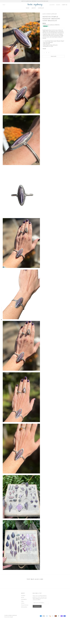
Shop (27, 8)
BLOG (22, 597)
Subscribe (37, 606)
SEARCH (23, 595)
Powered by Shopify (8, 616)
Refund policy (24, 606)
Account (52, 4)
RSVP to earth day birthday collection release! (35, 1)
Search (58, 4)
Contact (41, 8)
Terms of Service (24, 605)
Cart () (64, 4)
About (34, 8)
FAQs (22, 601)
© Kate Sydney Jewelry (10, 615)
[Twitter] (48, 48)
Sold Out (53, 56)
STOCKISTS (24, 599)
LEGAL (22, 603)
